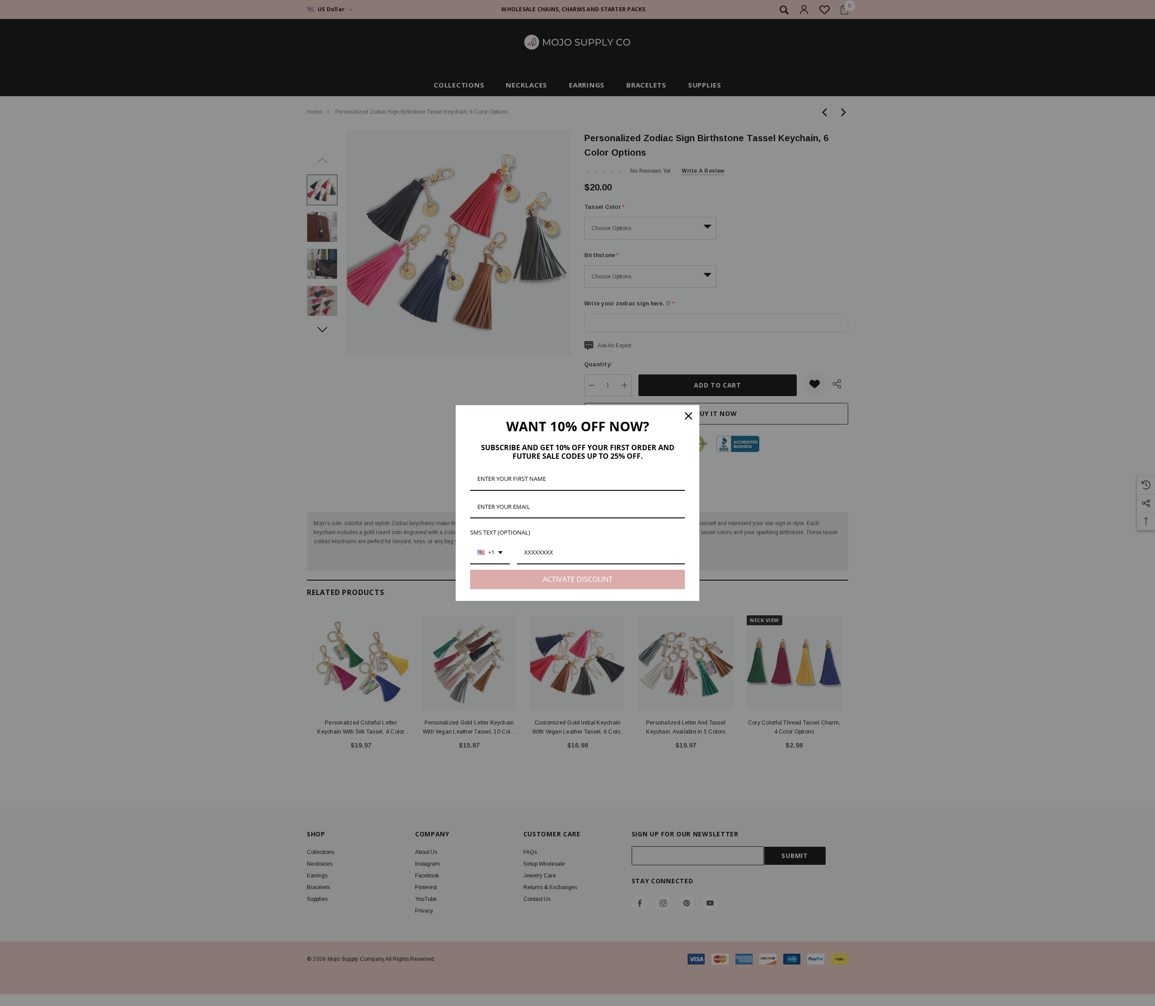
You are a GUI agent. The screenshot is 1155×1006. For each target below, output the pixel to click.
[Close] (688, 416)
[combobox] (490, 553)
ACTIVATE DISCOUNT (578, 579)
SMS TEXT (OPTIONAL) (500, 532)
